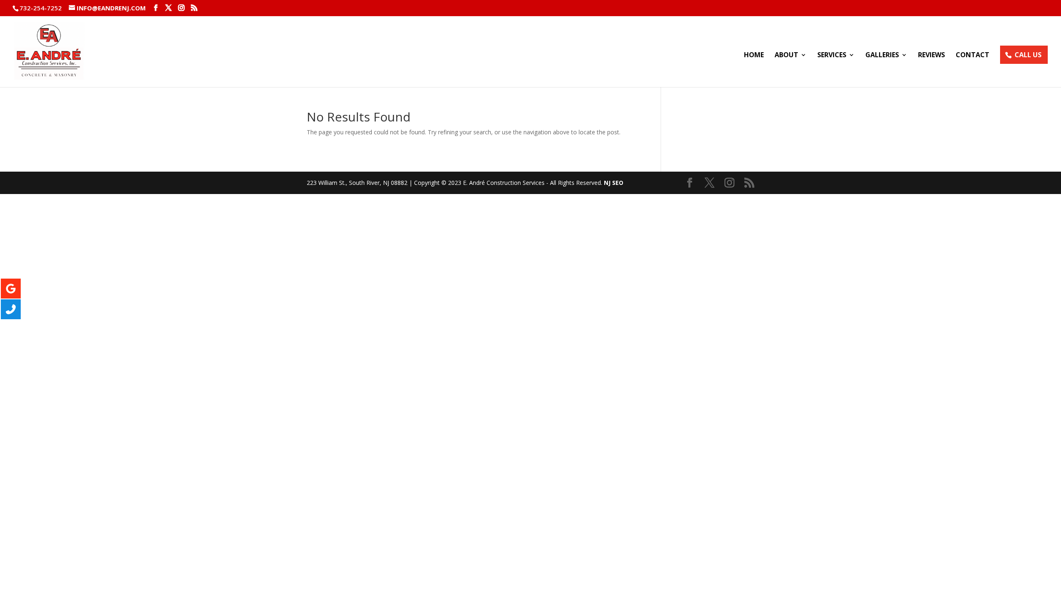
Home (754, 55)
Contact (972, 55)
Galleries (882, 55)
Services (831, 55)
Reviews (931, 55)
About (786, 55)
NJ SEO (613, 183)
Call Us (1028, 54)
